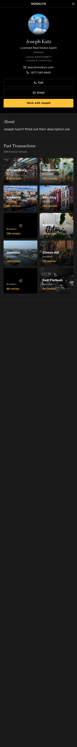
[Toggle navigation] (73, 3)
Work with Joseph (38, 103)
